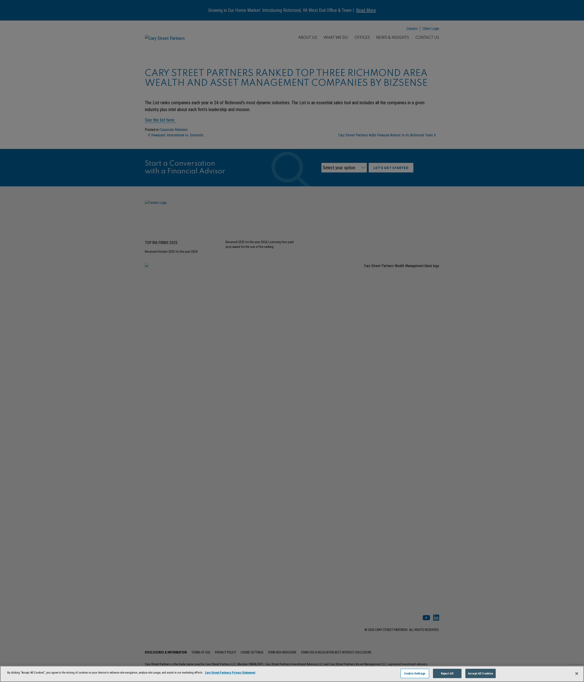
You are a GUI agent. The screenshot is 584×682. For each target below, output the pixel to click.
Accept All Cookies (480, 673)
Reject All (447, 673)
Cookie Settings (414, 673)
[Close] (577, 674)
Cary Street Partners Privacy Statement (230, 672)
